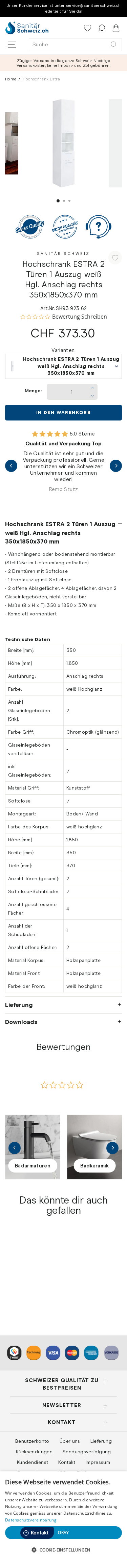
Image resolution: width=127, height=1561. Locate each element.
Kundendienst (32, 1462)
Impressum (98, 1462)
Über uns (70, 1441)
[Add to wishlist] (115, 257)
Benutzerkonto (32, 1441)
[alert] (63, 1516)
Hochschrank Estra (31, 1282)
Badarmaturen (32, 1166)
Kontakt (67, 1462)
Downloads (21, 1022)
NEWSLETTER (61, 1405)
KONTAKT (62, 1422)
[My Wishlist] (88, 28)
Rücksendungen (34, 1451)
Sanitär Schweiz (63, 253)
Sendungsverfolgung (87, 1451)
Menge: (33, 391)
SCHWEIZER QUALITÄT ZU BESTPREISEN (62, 1384)
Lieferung (19, 1005)
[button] (63, 1549)
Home (10, 79)
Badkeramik (94, 1166)
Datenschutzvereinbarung (31, 1520)
